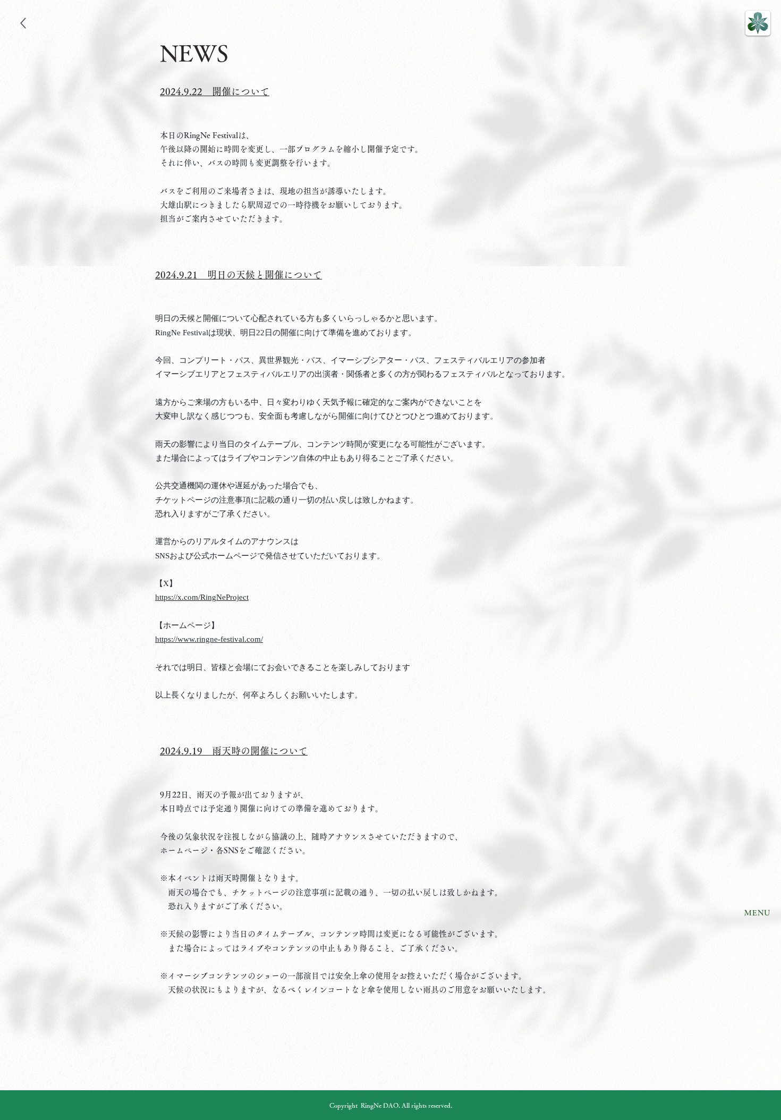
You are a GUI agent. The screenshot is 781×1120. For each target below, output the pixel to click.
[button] (757, 23)
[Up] (23, 23)
